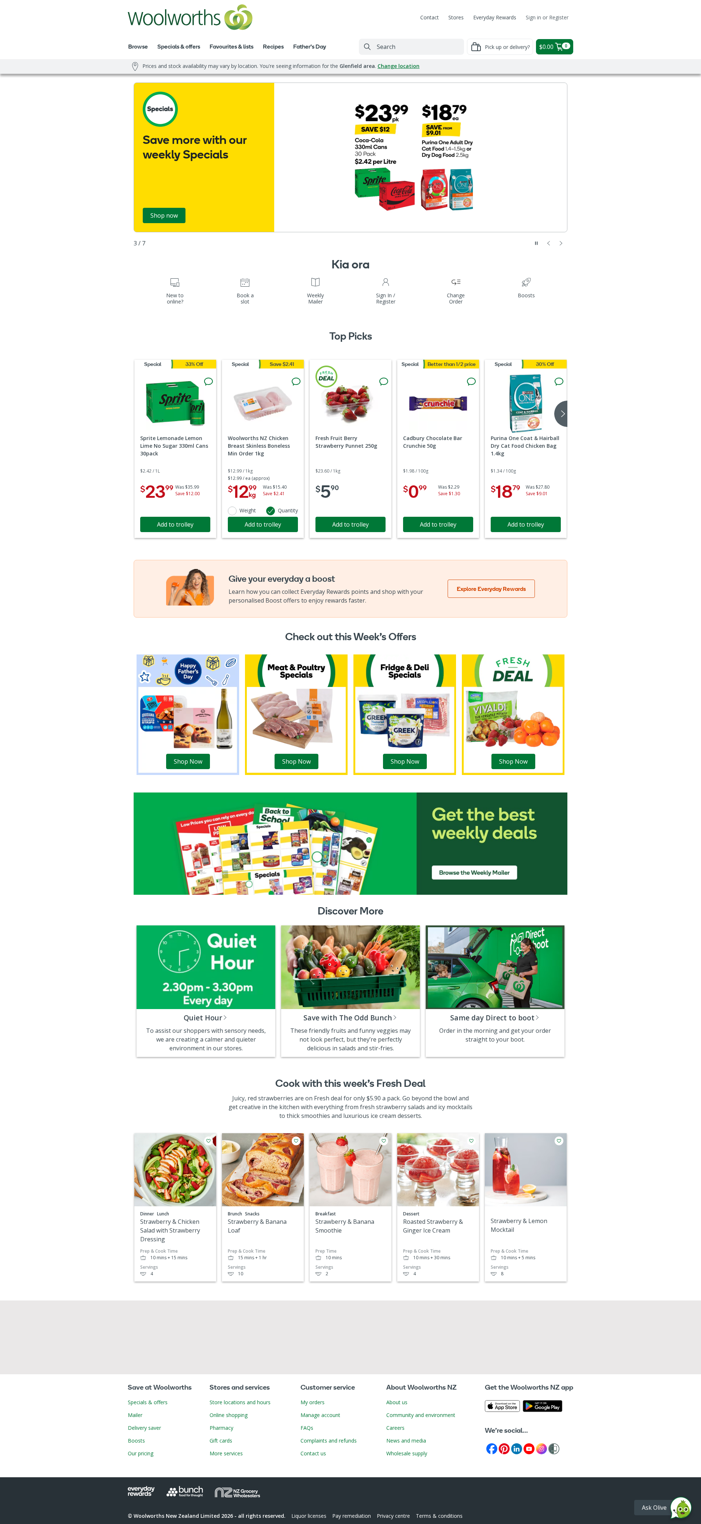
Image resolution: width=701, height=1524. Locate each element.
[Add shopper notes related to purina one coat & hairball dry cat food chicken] (559, 381)
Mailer (135, 1415)
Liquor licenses (308, 1515)
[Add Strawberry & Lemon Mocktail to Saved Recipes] (559, 1141)
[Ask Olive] (681, 1509)
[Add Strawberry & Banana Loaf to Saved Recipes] (296, 1141)
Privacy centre (393, 1515)
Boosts (136, 1440)
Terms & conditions (439, 1515)
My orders (312, 1402)
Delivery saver (144, 1427)
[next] (560, 414)
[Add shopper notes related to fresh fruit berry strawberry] (383, 381)
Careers (395, 1427)
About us (396, 1402)
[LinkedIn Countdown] (516, 1448)
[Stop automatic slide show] (536, 243)
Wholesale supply (406, 1453)
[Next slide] (561, 243)
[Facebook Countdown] (491, 1448)
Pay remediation (351, 1515)
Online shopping (229, 1415)
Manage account (320, 1415)
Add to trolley (175, 524)
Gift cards (221, 1440)
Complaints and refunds (328, 1440)
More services (226, 1453)
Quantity (288, 510)
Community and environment (420, 1415)
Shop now (164, 215)
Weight (248, 510)
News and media (406, 1440)
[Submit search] (367, 46)
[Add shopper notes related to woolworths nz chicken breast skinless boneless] (296, 381)
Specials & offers (148, 1402)
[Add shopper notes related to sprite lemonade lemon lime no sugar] (208, 381)
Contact (429, 17)
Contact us (313, 1453)
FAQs (306, 1427)
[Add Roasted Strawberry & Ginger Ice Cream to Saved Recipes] (471, 1141)
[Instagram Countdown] (541, 1448)
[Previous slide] (548, 243)
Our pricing (140, 1453)
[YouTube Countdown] (529, 1448)
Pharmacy (221, 1427)
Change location (399, 65)
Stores (456, 17)
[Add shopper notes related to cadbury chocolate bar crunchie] (471, 381)
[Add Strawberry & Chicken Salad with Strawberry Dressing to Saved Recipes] (208, 1141)
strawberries (275, 1098)
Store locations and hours (240, 1402)
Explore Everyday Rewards (491, 589)
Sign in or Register (547, 17)
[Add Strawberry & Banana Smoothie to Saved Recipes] (383, 1141)
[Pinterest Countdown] (504, 1448)
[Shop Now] (188, 714)
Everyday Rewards (494, 17)
